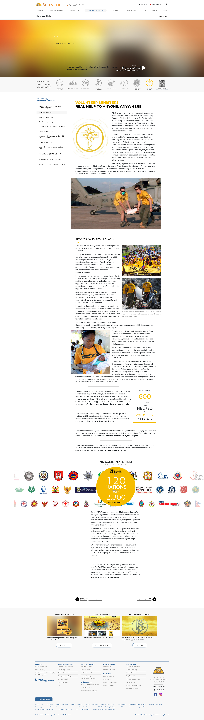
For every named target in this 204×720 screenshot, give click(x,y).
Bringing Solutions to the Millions (50, 159)
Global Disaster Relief (46, 131)
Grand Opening (40, 670)
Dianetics (50, 704)
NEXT (149, 598)
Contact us (144, 4)
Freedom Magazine (89, 707)
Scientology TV (156, 4)
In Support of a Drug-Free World (44, 709)
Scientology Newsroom (107, 704)
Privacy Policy (139, 715)
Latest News (107, 667)
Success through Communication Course (88, 677)
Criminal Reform (131, 673)
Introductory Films (109, 685)
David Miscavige (121, 704)
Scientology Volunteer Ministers (91, 600)
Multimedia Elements (144, 600)
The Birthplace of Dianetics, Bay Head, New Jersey (45, 674)
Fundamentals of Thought (89, 690)
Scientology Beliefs (64, 670)
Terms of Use (157, 715)
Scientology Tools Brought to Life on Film (51, 147)
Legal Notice (165, 715)
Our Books (116, 10)
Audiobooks (107, 679)
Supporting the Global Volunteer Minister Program (50, 106)
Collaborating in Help (46, 122)
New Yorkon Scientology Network (44, 680)
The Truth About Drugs (133, 679)
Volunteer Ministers (45, 112)
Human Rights (130, 682)
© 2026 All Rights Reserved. (53, 715)
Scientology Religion (77, 704)
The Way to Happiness (133, 667)
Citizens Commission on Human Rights (103, 709)
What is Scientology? (56, 10)
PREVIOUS (84, 598)
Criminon (123, 707)
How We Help (43, 16)
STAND (100, 707)
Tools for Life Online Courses (90, 684)
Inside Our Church (41, 667)
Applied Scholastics (143, 707)
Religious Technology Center (138, 704)
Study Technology (131, 670)
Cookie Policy (148, 715)
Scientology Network (62, 704)
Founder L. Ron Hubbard (65, 667)
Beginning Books (108, 676)
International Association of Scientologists (68, 707)
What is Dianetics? (63, 673)
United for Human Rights (64, 709)
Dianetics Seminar (86, 667)
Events (154, 10)
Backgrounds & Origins (65, 676)
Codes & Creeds (63, 679)
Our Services (131, 10)
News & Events (109, 664)
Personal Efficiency (87, 670)
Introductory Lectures (110, 682)
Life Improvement (86, 673)
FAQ (144, 10)
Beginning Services (88, 664)
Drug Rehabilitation (132, 676)
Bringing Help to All (45, 142)
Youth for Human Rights (82, 709)
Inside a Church (63, 682)
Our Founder (74, 10)
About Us (40, 10)
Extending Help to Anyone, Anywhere (52, 126)
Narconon (132, 707)
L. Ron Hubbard (39, 704)
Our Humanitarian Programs (95, 10)
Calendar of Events (109, 670)
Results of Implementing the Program (52, 164)
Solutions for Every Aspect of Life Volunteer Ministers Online (50, 154)
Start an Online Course (155, 704)
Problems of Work (86, 687)
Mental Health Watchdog (133, 685)
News (165, 10)
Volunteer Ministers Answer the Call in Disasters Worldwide (51, 136)
